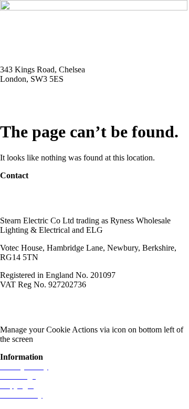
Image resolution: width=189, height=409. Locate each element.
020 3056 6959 (25, 193)
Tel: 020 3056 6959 (32, 96)
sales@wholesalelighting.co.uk (51, 202)
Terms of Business (92, 302)
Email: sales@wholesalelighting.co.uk (63, 106)
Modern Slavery (27, 302)
